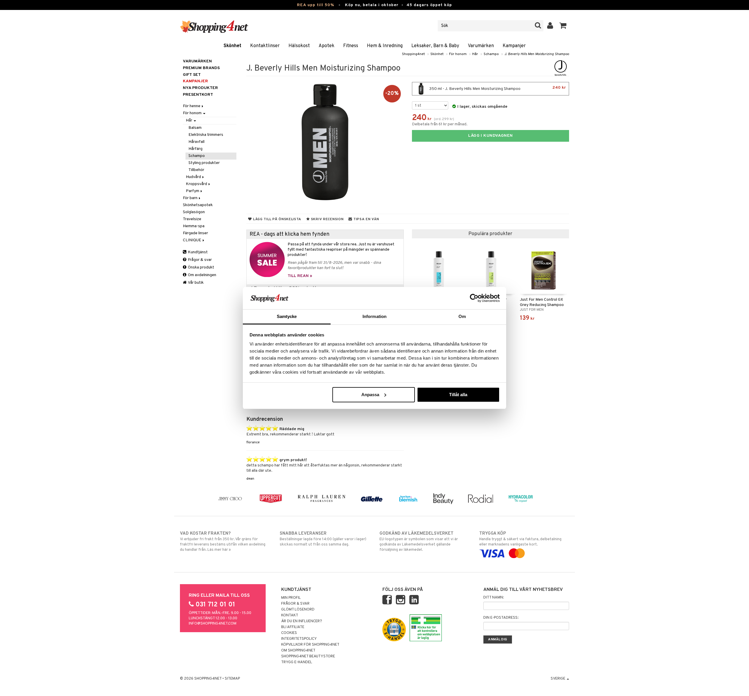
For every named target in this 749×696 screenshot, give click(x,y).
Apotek (326, 46)
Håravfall (196, 141)
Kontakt (289, 615)
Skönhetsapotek (198, 205)
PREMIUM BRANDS (201, 68)
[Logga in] (550, 25)
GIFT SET (192, 74)
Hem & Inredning (385, 46)
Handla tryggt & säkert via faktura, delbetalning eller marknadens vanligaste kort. (520, 539)
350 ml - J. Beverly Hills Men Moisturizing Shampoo (497, 88)
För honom (458, 54)
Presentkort (198, 94)
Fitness (350, 46)
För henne (192, 106)
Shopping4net (413, 54)
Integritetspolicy (299, 639)
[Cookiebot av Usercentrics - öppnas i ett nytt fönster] (474, 298)
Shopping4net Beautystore (308, 656)
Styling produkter (204, 162)
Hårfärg (195, 148)
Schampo (491, 54)
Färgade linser (195, 233)
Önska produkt (200, 267)
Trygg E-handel (296, 662)
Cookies (289, 633)
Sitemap (232, 678)
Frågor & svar (199, 259)
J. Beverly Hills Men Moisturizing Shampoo (536, 54)
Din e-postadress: (500, 617)
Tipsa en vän (365, 219)
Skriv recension (326, 219)
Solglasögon (194, 212)
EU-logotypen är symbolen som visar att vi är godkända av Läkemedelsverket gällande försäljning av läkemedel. (418, 541)
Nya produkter (200, 87)
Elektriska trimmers (205, 134)
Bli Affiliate (292, 627)
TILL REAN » (300, 275)
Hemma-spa (194, 226)
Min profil (291, 598)
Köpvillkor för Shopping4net (310, 644)
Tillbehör (196, 169)
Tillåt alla (458, 394)
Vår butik (195, 282)
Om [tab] (462, 316)
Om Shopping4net (298, 650)
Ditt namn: (493, 597)
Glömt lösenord (298, 609)
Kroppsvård (197, 184)
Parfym (193, 191)
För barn (190, 198)
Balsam (195, 127)
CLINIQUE (192, 240)
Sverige (558, 678)
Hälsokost (299, 46)
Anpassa (370, 394)
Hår (475, 54)
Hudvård (194, 177)
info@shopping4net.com (212, 623)
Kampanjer (514, 46)
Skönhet (232, 46)
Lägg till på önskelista (276, 219)
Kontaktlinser (265, 46)
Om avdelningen (201, 275)
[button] (563, 25)
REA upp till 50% (315, 5)
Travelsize (192, 219)
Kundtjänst (197, 252)
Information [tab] (374, 316)
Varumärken (481, 46)
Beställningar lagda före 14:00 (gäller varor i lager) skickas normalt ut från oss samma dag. (323, 539)
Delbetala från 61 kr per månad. (440, 124)
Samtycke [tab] (287, 316)
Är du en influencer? (301, 621)
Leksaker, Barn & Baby (435, 46)
